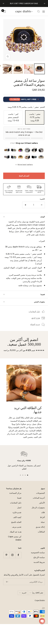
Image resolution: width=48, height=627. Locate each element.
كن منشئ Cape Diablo (14, 541)
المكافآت (41, 534)
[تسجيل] (7, 585)
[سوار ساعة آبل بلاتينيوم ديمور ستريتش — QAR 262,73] (41, 153)
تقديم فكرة (17, 515)
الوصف (42, 219)
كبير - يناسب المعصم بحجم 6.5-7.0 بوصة (13, 120)
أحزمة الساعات (39, 500)
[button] (42, 621)
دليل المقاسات (34, 314)
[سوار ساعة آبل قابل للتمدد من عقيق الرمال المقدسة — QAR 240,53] (27, 160)
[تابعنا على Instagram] (12, 558)
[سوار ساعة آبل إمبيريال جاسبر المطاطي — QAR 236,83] (34, 160)
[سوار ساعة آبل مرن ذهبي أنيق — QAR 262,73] (20, 160)
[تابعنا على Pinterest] (6, 558)
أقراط (42, 520)
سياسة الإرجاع (39, 560)
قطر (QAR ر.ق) (37, 596)
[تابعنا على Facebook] (18, 558)
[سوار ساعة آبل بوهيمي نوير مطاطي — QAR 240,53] (34, 153)
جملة (43, 525)
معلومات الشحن (39, 305)
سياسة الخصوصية (38, 555)
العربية (24, 596)
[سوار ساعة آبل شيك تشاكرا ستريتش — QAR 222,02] (20, 153)
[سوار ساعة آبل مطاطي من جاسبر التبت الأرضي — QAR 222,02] (14, 153)
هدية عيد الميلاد (15, 534)
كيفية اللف (17, 520)
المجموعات (40, 496)
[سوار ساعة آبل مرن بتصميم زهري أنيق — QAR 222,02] (7, 153)
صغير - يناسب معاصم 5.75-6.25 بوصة (34, 120)
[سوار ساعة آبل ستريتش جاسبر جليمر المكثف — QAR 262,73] (27, 153)
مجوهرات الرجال (38, 510)
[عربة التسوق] (4, 14)
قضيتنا (43, 297)
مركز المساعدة (15, 496)
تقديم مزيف (16, 530)
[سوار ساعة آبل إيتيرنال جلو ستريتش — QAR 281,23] (41, 160)
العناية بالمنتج (16, 525)
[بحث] (38, 14)
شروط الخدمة (39, 565)
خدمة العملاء (35, 327)
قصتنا (19, 500)
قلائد (43, 515)
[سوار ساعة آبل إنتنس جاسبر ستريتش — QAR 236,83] (7, 160)
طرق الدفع (36, 321)
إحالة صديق (40, 530)
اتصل (19, 510)
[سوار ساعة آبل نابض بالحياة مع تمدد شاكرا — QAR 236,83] (14, 160)
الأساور (42, 505)
